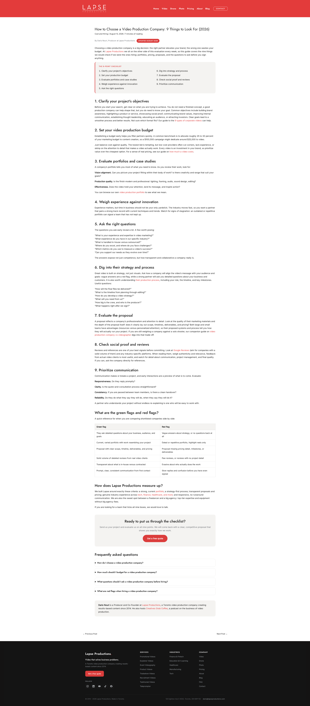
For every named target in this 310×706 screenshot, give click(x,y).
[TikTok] (105, 686)
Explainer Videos (146, 661)
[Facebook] (111, 686)
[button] (220, 9)
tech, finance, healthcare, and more (155, 495)
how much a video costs (181, 151)
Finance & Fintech (177, 657)
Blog (201, 678)
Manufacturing (175, 669)
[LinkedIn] (93, 686)
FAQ (200, 682)
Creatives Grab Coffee (157, 608)
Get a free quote (155, 538)
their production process (147, 280)
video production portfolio (132, 192)
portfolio (160, 491)
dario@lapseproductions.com (214, 699)
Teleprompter (145, 686)
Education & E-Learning (179, 661)
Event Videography (147, 665)
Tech (171, 673)
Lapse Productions (114, 51)
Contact (202, 686)
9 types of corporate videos (188, 120)
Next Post (222, 634)
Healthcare (174, 665)
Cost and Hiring (101, 34)
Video (201, 657)
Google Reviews (181, 350)
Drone (201, 661)
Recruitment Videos (147, 678)
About (201, 673)
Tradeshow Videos (147, 673)
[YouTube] (99, 686)
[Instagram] (87, 686)
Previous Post (90, 634)
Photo (201, 665)
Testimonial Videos (147, 682)
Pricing (202, 669)
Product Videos (146, 669)
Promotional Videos (147, 657)
